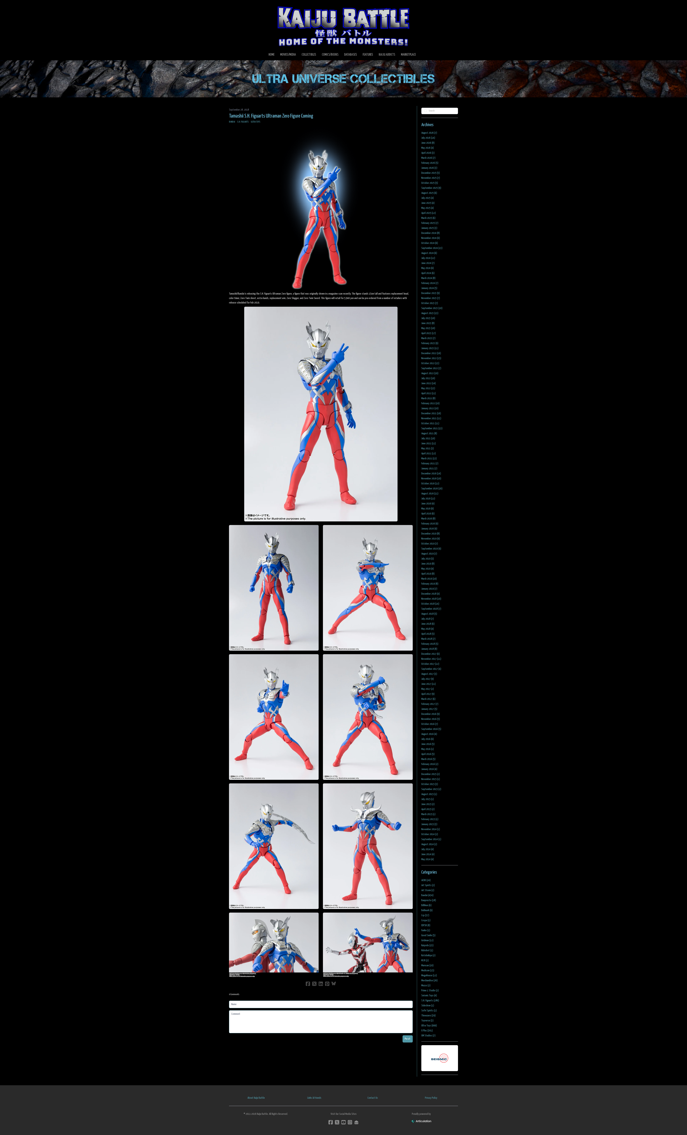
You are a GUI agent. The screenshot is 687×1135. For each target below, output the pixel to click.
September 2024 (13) (431, 248)
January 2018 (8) (429, 649)
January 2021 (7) (429, 468)
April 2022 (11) (428, 393)
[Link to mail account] (356, 1122)
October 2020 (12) (430, 483)
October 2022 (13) (430, 363)
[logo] (343, 26)
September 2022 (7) (431, 368)
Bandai (232, 122)
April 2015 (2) (428, 809)
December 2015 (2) (430, 774)
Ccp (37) (425, 915)
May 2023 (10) (428, 328)
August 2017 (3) (429, 674)
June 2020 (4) (428, 503)
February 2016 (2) (429, 764)
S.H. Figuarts (243, 122)
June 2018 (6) (428, 624)
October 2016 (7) (429, 724)
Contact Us (372, 1098)
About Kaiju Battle (256, 1098)
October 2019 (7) (429, 543)
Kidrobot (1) (427, 950)
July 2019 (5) (427, 558)
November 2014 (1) (430, 829)
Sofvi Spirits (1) (429, 1010)
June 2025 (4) (428, 203)
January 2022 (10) (429, 408)
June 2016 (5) (428, 744)
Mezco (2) (425, 985)
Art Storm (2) (427, 890)
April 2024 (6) (428, 273)
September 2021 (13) (431, 428)
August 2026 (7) (429, 133)
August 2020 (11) (429, 493)
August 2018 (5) (429, 614)
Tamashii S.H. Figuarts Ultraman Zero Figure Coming (271, 116)
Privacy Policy (431, 1098)
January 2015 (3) (429, 824)
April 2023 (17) (428, 333)
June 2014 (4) (428, 854)
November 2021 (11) (431, 418)
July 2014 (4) (427, 849)
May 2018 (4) (427, 629)
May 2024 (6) (427, 268)
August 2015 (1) (429, 794)
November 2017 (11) (431, 659)
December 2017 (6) (430, 654)
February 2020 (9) (429, 523)
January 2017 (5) (429, 709)
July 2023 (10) (428, 318)
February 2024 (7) (429, 283)
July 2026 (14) (428, 138)
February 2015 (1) (429, 819)
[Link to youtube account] (343, 1122)
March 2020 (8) (428, 518)
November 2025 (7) (430, 178)
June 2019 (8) (428, 563)
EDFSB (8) (425, 925)
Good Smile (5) (428, 935)
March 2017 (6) (428, 699)
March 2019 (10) (429, 578)
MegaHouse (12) (429, 975)
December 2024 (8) (430, 233)
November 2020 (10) (431, 478)
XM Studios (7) (428, 1035)
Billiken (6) (426, 905)
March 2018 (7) (428, 639)
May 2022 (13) (428, 388)
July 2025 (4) (427, 198)
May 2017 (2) (427, 689)
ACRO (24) (426, 880)
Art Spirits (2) (428, 885)
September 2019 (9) (431, 548)
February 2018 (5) (429, 644)
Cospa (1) (425, 920)
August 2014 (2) (429, 844)
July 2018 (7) (427, 619)
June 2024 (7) (428, 263)
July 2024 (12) (428, 258)
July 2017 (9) (427, 679)
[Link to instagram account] (350, 1122)
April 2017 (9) (428, 694)
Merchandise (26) (429, 980)
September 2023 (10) (431, 308)
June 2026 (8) (428, 143)
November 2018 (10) (431, 598)
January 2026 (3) (429, 168)
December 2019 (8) (430, 533)
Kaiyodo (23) (427, 945)
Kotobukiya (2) (428, 955)
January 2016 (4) (429, 769)
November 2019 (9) (430, 538)
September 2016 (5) (431, 729)
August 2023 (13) (429, 313)
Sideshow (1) (427, 1005)
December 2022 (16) (431, 353)
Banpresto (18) (428, 900)
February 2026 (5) (429, 163)
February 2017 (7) (429, 704)
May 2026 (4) (427, 148)
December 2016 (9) (430, 714)
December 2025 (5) (430, 173)
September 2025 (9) (431, 188)
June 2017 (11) (428, 684)
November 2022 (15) (431, 358)
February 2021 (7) (429, 463)
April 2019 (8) (428, 573)
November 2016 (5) (430, 719)
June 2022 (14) (428, 383)
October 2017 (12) (430, 664)
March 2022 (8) (428, 398)
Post (408, 1038)
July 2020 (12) (428, 498)
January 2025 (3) (429, 228)
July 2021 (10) (428, 438)
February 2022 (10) (430, 403)
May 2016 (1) (427, 749)
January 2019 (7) (429, 588)
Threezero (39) (428, 1015)
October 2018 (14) (430, 603)
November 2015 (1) (430, 779)
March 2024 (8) (428, 278)
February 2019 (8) (429, 583)
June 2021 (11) (428, 443)
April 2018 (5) (428, 634)
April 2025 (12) (428, 213)
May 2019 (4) (427, 568)
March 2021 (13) (429, 458)
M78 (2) (425, 960)
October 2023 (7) (429, 303)
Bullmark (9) (427, 910)
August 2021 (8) (429, 433)
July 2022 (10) (428, 378)
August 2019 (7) (429, 553)
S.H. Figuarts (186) (430, 1000)
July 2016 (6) (427, 739)
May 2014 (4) (427, 859)
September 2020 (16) (431, 488)
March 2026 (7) (428, 158)
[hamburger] (236, 6)
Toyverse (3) (427, 1020)
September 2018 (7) (431, 608)
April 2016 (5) (428, 754)
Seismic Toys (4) (429, 995)
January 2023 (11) (429, 348)
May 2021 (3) (427, 448)
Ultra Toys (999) (429, 1025)
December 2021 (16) (431, 413)
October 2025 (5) (429, 183)
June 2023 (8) (428, 323)
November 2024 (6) (430, 238)
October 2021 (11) (430, 423)
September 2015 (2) (431, 789)
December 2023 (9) (430, 293)
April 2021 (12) (428, 453)
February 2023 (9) (429, 343)
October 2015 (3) (429, 784)
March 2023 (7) (428, 338)
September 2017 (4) (431, 669)
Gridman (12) (427, 940)
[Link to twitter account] (337, 1122)
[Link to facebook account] (330, 1122)
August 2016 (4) (429, 734)
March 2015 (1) (428, 814)
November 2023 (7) (430, 298)
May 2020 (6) (427, 508)
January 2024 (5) (429, 288)
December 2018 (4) (430, 593)
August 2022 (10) (429, 373)
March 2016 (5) (428, 759)
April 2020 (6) (428, 513)
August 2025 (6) (429, 193)
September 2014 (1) (431, 839)
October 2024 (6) (429, 243)
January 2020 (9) (429, 528)
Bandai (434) (427, 895)
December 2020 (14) (431, 473)
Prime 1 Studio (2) (430, 990)
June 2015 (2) (428, 804)
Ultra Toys (255, 122)
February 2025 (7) (429, 223)
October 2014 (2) (429, 834)
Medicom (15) (427, 970)
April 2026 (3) (428, 153)
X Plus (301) (427, 1030)
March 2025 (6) (428, 218)
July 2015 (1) (427, 799)
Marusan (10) (427, 965)
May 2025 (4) (427, 208)
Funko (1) (425, 930)
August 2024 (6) (429, 253)
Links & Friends (314, 1098)
